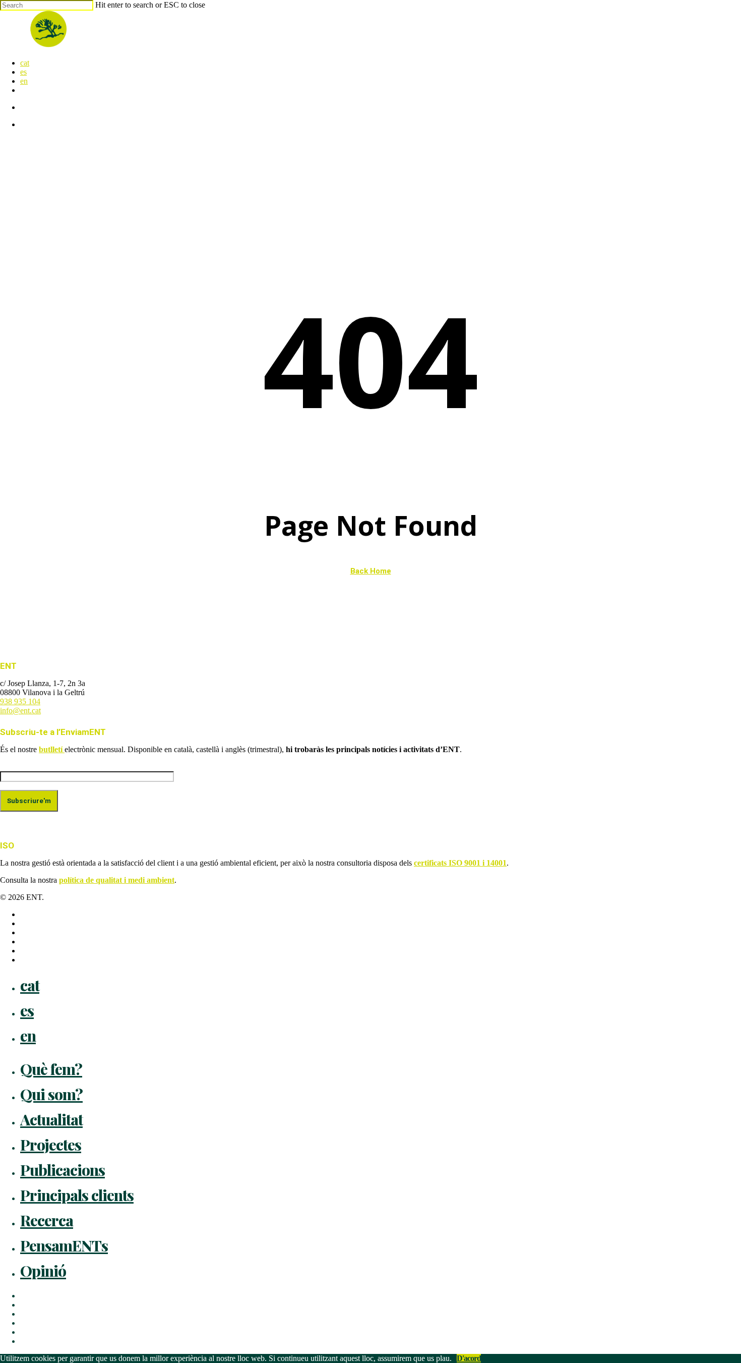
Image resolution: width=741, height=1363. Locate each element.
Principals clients (77, 1195)
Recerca (46, 1220)
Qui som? (51, 1094)
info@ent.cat (20, 710)
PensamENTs (64, 1245)
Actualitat (51, 1119)
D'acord (469, 1358)
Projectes (50, 1144)
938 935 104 (20, 701)
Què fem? (51, 1069)
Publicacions (62, 1170)
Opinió (43, 1271)
